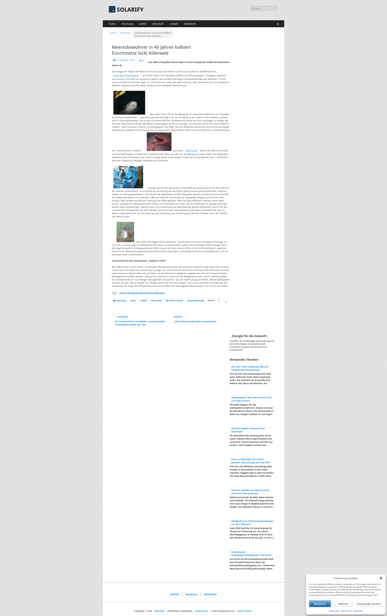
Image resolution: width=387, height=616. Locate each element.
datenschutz (210, 594)
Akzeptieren (320, 603)
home (112, 23)
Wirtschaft (156, 300)
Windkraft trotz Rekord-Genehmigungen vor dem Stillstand (252, 523)
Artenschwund (176, 300)
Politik (143, 300)
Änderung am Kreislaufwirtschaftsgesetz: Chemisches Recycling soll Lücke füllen (251, 553)
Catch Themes (244, 610)
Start (113, 32)
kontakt (174, 594)
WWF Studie (191, 150)
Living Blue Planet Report (126, 75)
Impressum (358, 610)
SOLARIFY (130, 9)
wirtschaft (158, 23)
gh (143, 60)
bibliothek (189, 23)
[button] (380, 578)
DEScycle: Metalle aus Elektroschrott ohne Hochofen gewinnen (250, 492)
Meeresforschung (195, 300)
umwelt (174, 23)
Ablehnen (343, 603)
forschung (127, 23)
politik (142, 23)
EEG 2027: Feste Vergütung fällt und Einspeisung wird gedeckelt (249, 368)
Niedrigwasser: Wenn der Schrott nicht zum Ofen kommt (251, 399)
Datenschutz (334, 610)
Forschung (126, 32)
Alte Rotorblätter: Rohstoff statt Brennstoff (248, 430)
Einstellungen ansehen (369, 603)
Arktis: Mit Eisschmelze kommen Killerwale (141, 293)
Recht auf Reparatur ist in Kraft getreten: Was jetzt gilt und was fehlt (250, 461)
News (133, 300)
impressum (191, 594)
